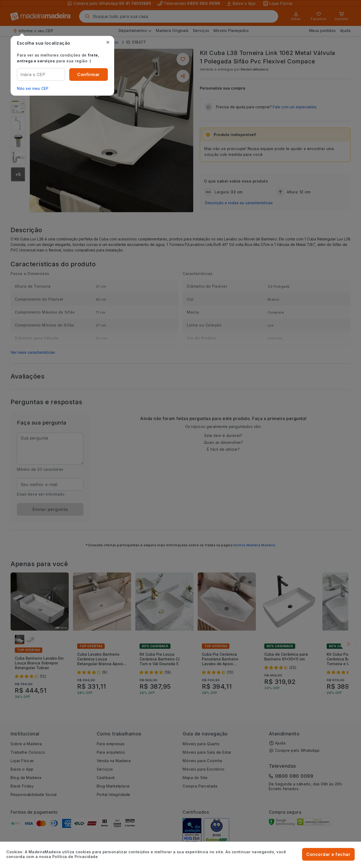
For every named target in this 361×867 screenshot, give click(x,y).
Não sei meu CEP (32, 88)
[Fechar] (108, 42)
